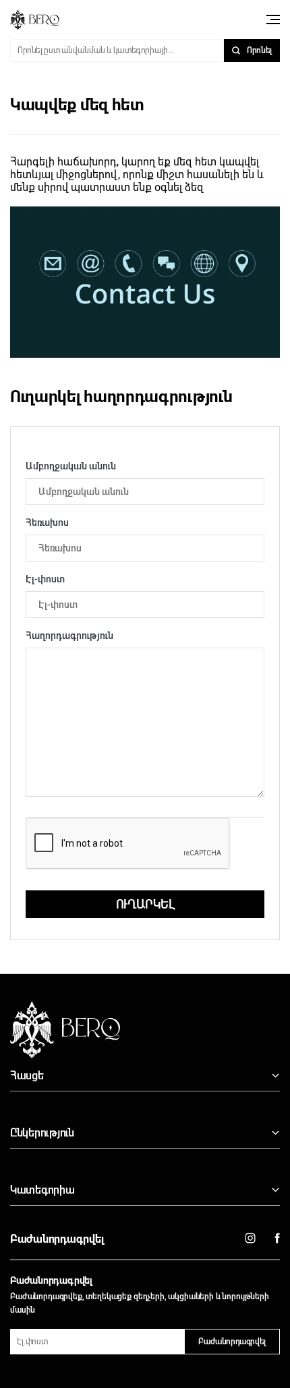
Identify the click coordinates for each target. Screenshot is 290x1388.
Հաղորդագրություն (69, 635)
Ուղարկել (145, 904)
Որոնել (259, 50)
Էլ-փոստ (45, 579)
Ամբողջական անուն (71, 466)
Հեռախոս (47, 522)
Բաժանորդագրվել (232, 1341)
